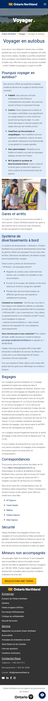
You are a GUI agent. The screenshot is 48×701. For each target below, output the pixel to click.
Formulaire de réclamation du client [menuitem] (16, 640)
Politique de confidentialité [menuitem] (13, 616)
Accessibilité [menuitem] (7, 635)
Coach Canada (12, 505)
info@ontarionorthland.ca (19, 672)
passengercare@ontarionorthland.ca (16, 340)
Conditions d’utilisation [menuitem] (11, 653)
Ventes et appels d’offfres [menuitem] (12, 607)
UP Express (11, 500)
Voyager (22, 34)
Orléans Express (13, 515)
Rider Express (12, 520)
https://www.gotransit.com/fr (20, 468)
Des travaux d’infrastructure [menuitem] (13, 612)
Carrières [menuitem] (5, 603)
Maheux (9, 510)
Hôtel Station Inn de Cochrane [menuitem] (14, 644)
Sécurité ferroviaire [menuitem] (9, 621)
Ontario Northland (9, 34)
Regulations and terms (19, 581)
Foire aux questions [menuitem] (10, 649)
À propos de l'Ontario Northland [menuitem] (14, 599)
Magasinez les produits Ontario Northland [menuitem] (19, 631)
